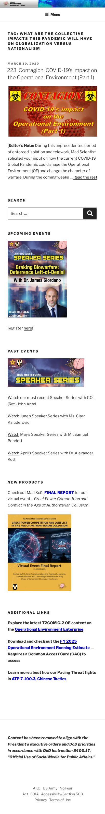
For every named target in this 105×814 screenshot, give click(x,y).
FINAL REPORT (59, 492)
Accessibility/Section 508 (62, 794)
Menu (55, 14)
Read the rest (85, 177)
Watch (13, 397)
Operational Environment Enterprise (49, 629)
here (28, 328)
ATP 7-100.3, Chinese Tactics (39, 679)
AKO (37, 788)
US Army (50, 788)
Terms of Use (60, 800)
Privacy (40, 800)
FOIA (34, 794)
